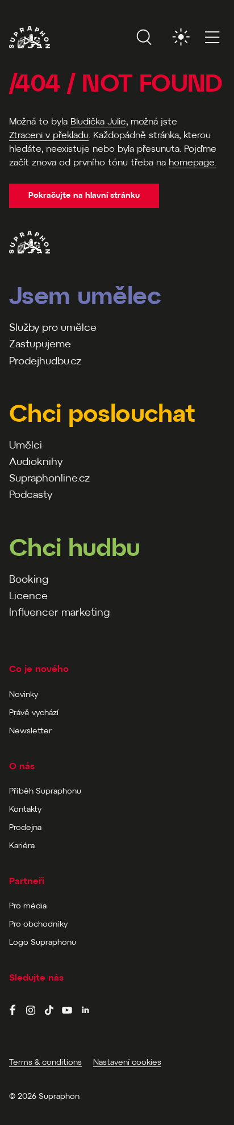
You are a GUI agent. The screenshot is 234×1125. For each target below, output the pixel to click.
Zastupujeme (40, 345)
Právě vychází (33, 713)
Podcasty (30, 495)
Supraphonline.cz (49, 479)
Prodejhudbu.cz (45, 362)
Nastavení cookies (127, 1062)
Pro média (28, 906)
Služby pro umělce (53, 328)
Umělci (25, 446)
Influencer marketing (59, 613)
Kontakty (25, 809)
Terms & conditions (45, 1062)
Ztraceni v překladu (49, 135)
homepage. (192, 163)
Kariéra (22, 846)
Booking (28, 580)
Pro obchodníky (38, 924)
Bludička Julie (98, 122)
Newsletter (30, 731)
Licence (28, 596)
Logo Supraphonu (42, 943)
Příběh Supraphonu (45, 791)
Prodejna (25, 828)
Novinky (23, 695)
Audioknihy (35, 462)
